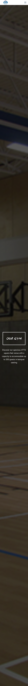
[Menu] (25, 2)
